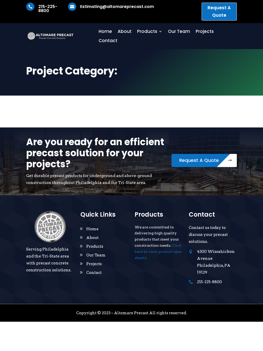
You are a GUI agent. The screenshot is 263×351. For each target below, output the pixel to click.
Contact (108, 41)
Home (105, 31)
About (125, 31)
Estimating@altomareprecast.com (117, 7)
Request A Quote (219, 11)
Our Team (179, 31)
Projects (205, 31)
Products (147, 31)
